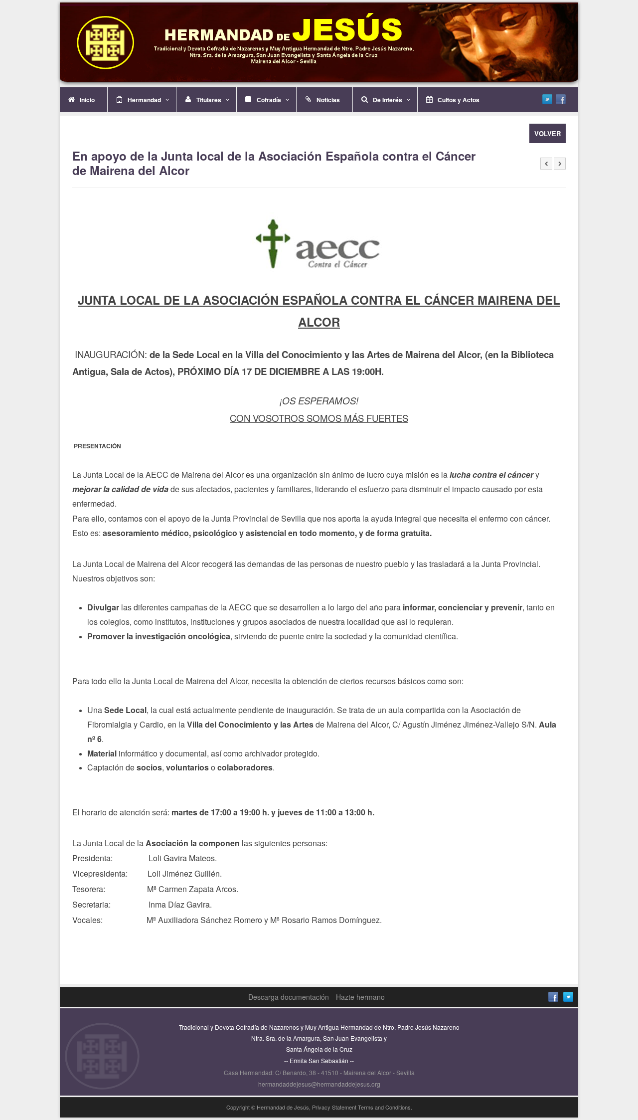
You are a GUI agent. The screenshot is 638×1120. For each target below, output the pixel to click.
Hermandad (144, 99)
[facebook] (561, 99)
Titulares (208, 99)
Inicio (87, 99)
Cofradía (269, 99)
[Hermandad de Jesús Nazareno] (319, 42)
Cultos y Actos (458, 99)
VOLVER (547, 133)
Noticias (328, 99)
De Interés (387, 99)
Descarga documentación (288, 997)
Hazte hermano (360, 997)
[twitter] (547, 99)
